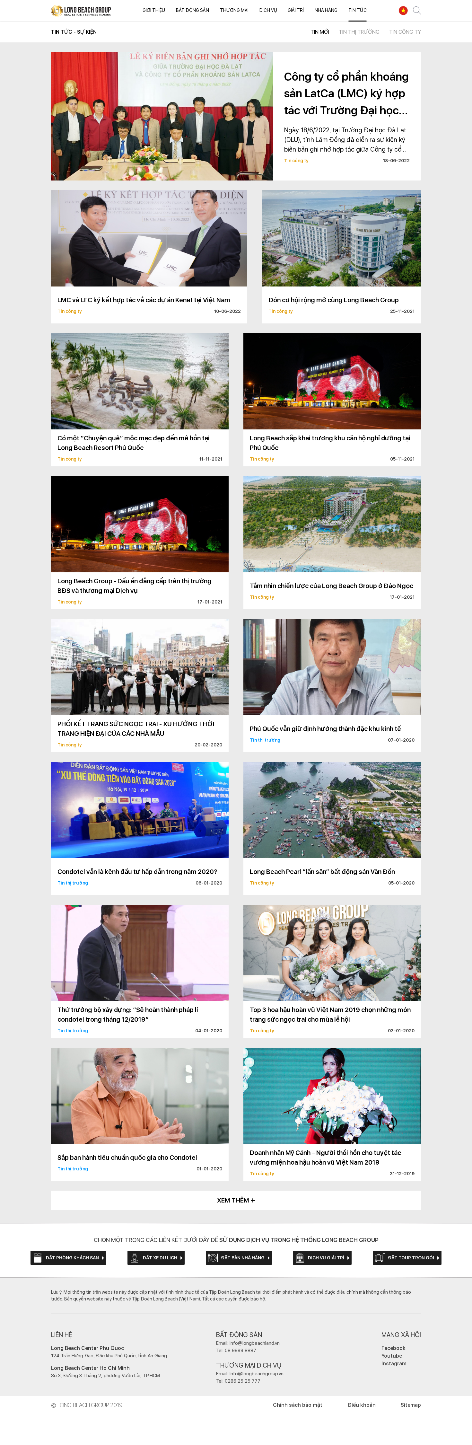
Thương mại (234, 10)
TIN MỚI (319, 32)
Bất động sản (192, 10)
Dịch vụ (268, 10)
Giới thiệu (154, 10)
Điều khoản (362, 1405)
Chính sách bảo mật (297, 1405)
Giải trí (296, 10)
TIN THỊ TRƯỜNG (359, 32)
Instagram (393, 1364)
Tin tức (357, 10)
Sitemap (411, 1405)
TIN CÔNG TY (405, 32)
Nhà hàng (326, 10)
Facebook (393, 1348)
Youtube (391, 1356)
